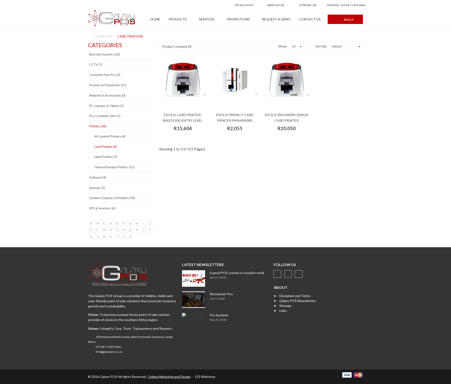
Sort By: (321, 46)
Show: (283, 46)
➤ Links (280, 311)
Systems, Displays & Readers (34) (112, 198)
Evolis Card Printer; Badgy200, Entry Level (182, 117)
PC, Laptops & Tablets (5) (106, 106)
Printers (104, 36)
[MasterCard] (358, 374)
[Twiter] (288, 274)
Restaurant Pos (221, 294)
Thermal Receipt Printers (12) (114, 167)
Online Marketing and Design (169, 377)
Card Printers (130, 36)
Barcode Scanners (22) (104, 54)
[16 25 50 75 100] (296, 46)
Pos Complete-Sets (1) (104, 116)
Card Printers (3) (105, 147)
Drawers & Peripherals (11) (107, 85)
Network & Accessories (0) (107, 95)
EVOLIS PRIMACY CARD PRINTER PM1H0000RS (234, 117)
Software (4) (97, 177)
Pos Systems (219, 315)
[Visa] (347, 374)
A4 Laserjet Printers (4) (109, 136)
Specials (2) (97, 188)
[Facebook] (277, 274)
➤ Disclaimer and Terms (292, 296)
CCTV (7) (95, 65)
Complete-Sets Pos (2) (104, 75)
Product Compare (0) (176, 46)
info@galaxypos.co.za (109, 351)
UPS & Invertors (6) (102, 208)
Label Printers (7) (105, 157)
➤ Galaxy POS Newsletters (295, 301)
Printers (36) (97, 126)
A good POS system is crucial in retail (237, 273)
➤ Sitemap (282, 306)
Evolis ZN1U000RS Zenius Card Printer (286, 117)
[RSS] (298, 274)
